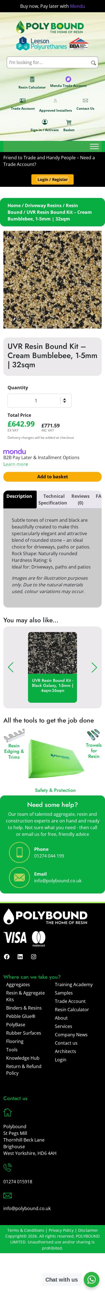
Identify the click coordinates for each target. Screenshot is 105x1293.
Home (14, 205)
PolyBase (15, 1025)
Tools (12, 1050)
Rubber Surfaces (23, 1033)
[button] (52, 179)
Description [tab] (19, 496)
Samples (64, 993)
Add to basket (52, 477)
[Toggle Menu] (94, 146)
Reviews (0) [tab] (80, 499)
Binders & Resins (24, 1008)
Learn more (15, 464)
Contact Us (85, 108)
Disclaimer (88, 1230)
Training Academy (74, 984)
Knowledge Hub (22, 1058)
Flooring (15, 1041)
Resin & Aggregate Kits (25, 996)
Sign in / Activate (45, 130)
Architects (65, 1051)
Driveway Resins (43, 205)
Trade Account (23, 108)
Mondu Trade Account (68, 85)
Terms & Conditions (25, 1230)
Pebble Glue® (20, 1016)
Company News (71, 1035)
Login (60, 1060)
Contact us (66, 1043)
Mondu (77, 6)
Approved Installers (55, 110)
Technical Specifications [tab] (53, 499)
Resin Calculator (32, 87)
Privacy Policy (61, 1230)
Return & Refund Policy (23, 1069)
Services (63, 1026)
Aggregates (18, 984)
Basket (68, 130)
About (61, 1018)
